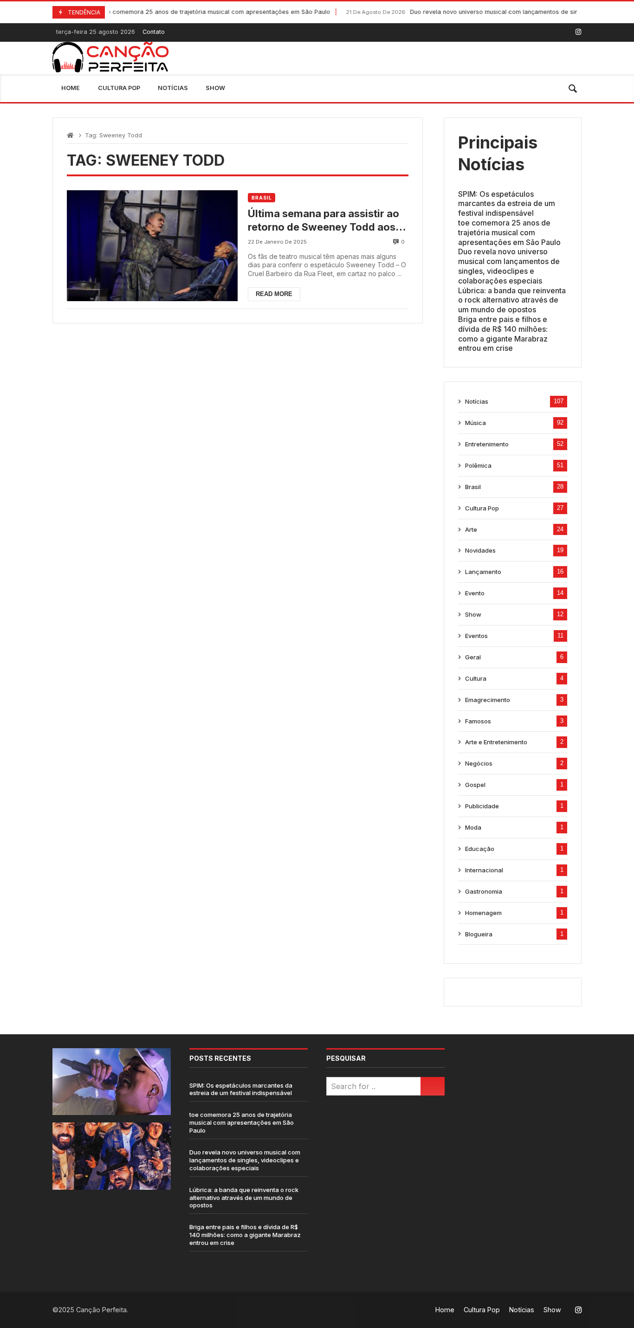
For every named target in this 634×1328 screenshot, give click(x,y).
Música (475, 422)
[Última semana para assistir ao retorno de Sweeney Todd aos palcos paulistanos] (152, 245)
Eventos (476, 635)
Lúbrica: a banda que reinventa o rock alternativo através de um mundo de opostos (512, 300)
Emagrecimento (487, 699)
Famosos (478, 721)
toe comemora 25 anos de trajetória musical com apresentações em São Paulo (176, 11)
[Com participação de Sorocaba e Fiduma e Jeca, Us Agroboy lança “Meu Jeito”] (111, 1155)
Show (215, 87)
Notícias (173, 87)
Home (70, 87)
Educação (479, 848)
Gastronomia (483, 891)
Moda (473, 827)
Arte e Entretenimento (496, 742)
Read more (274, 293)
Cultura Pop (119, 87)
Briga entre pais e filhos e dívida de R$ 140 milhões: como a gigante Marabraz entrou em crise (503, 334)
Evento (475, 593)
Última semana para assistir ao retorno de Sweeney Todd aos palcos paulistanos (323, 220)
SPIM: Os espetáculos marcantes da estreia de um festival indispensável (506, 203)
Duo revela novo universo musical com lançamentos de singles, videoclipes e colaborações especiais (509, 266)
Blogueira (478, 934)
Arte (471, 529)
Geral (473, 657)
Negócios (478, 763)
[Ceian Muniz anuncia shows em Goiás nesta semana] (111, 1081)
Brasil (262, 197)
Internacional (484, 870)
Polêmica (478, 465)
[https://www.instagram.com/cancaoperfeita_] (579, 31)
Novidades (480, 550)
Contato (153, 31)
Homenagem (483, 912)
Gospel (475, 784)
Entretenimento (487, 444)
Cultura (475, 678)
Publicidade (482, 806)
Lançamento (483, 571)
